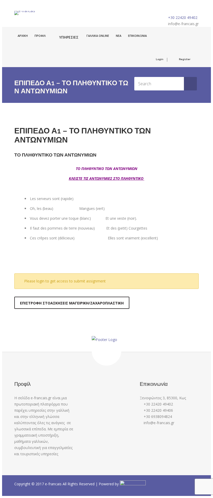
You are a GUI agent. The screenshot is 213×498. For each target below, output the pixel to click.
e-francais (54, 483)
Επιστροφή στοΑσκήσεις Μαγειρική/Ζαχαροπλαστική (72, 303)
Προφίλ (40, 36)
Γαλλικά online (97, 36)
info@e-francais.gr (183, 23)
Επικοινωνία (137, 36)
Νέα (118, 36)
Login (159, 59)
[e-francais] (24, 13)
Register (184, 59)
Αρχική (23, 36)
